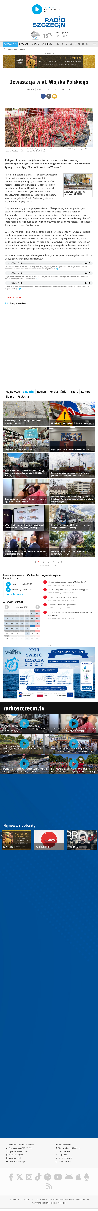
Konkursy (47, 44)
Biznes (10, 396)
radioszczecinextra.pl (16, 1161)
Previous (2, 835)
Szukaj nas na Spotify (79, 44)
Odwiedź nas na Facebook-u (62, 44)
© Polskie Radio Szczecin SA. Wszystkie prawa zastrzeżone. (32, 1200)
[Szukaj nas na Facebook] (11, 1174)
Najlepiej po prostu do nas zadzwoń (58, 44)
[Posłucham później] (57, 269)
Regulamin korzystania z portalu (69, 1200)
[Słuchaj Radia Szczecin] (37, 9)
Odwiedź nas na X (66, 44)
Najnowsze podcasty (19, 825)
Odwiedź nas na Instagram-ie (71, 44)
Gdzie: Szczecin (13, 297)
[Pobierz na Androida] (68, 1174)
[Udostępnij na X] (48, 96)
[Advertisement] (49, 327)
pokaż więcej (17, 594)
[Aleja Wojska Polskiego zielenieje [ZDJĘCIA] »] (78, 182)
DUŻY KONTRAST (65, 1161)
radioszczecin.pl (14, 1158)
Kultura (85, 391)
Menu (94, 44)
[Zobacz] (49, 61)
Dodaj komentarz (18, 303)
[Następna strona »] (61, 562)
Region (22, 49)
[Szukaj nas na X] (20, 1174)
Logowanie (62, 1155)
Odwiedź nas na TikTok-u (75, 44)
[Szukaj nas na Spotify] (48, 1174)
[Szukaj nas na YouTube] (57, 1174)
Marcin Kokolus (62, 89)
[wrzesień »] (37, 607)
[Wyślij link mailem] (54, 96)
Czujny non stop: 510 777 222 (20, 1148)
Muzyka (35, 44)
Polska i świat (58, 391)
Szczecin (28, 391)
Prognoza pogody (15, 1155)
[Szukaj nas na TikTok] (38, 1174)
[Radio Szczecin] (49, 22)
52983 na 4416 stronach (48, 566)
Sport (74, 391)
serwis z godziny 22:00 (22, 584)
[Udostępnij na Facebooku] (43, 96)
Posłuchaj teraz (64, 1151)
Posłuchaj (23, 396)
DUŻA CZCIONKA (65, 1158)
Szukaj (87, 44)
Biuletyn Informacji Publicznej (69, 1148)
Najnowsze (13, 391)
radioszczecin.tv (23, 707)
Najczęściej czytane (51, 575)
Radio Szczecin (12, 49)
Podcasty (24, 44)
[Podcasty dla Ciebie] (86, 1174)
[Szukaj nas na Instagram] (29, 1174)
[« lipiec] (7, 607)
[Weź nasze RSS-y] (49, 1183)
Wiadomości (10, 44)
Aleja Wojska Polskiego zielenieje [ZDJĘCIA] (74, 192)
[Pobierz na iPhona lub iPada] (78, 1174)
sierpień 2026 (22, 607)
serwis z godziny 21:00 (22, 589)
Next (95, 835)
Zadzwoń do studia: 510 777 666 (21, 1145)
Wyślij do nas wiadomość (83, 44)
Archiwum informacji (13, 601)
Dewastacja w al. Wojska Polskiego (48, 82)
